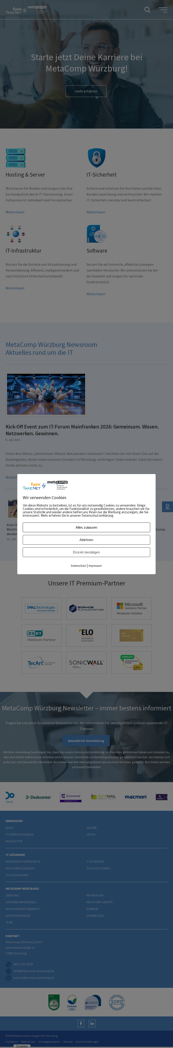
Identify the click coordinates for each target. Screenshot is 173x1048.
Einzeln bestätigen (86, 552)
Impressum (95, 566)
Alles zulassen (86, 527)
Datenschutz (78, 566)
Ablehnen (86, 540)
